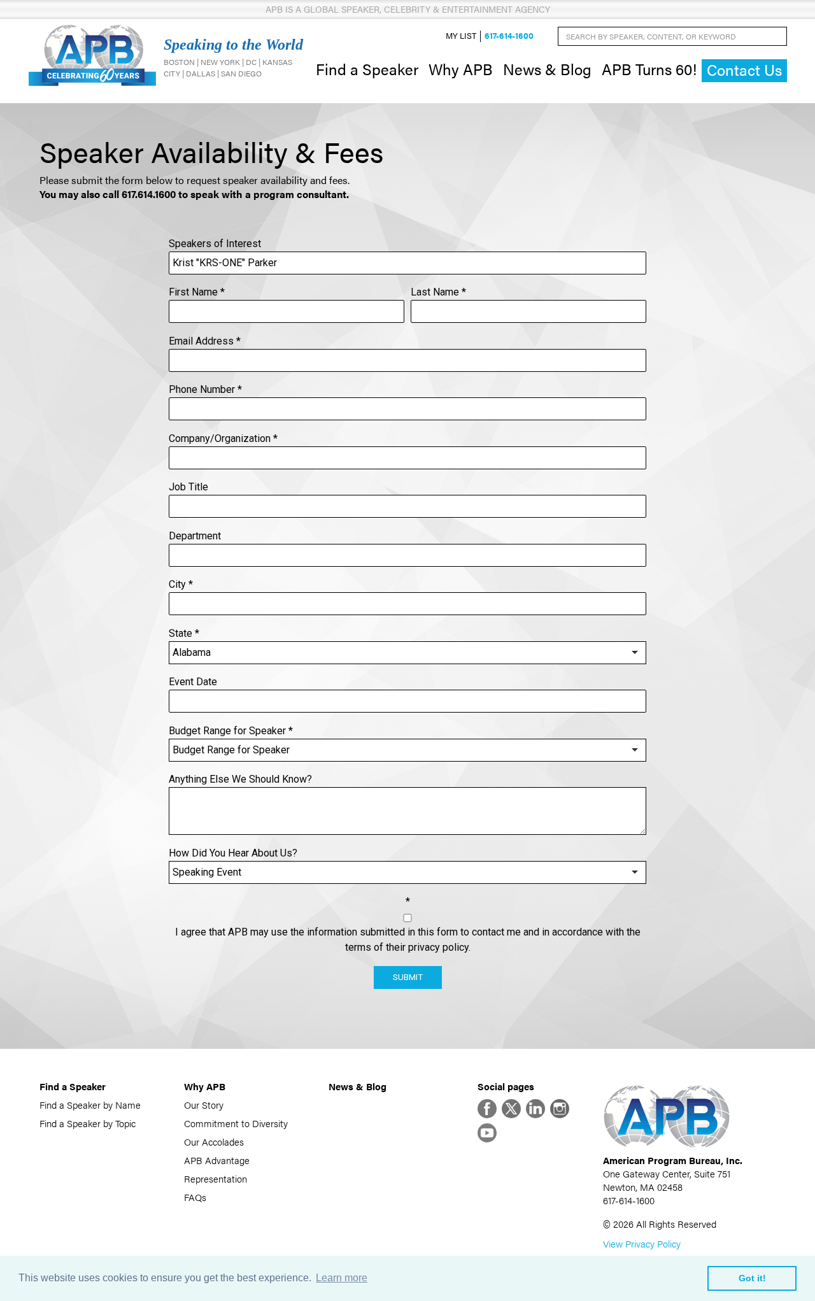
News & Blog (547, 69)
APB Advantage (217, 1160)
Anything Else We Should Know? (240, 779)
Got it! (752, 1278)
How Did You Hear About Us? (233, 853)
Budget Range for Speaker (231, 731)
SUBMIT (408, 977)
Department (195, 536)
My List (461, 36)
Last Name (438, 292)
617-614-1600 (509, 36)
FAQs (195, 1197)
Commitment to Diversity (236, 1123)
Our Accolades (214, 1141)
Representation (215, 1178)
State (184, 633)
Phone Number (205, 389)
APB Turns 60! (649, 69)
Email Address (205, 341)
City (181, 584)
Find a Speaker (367, 69)
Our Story (203, 1104)
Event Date (193, 682)
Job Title (188, 487)
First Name (197, 292)
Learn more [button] (341, 1277)
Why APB (461, 69)
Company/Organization (223, 438)
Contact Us (744, 69)
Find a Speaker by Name (90, 1104)
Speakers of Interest (215, 244)
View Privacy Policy (642, 1243)
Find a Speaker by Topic (87, 1123)
